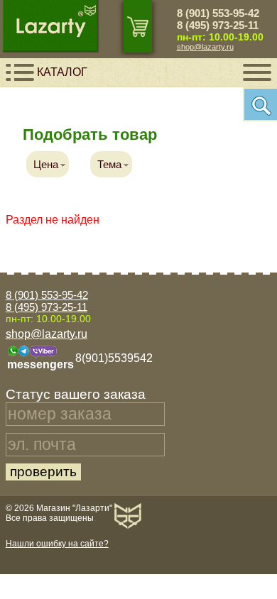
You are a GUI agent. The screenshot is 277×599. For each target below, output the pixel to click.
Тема (109, 164)
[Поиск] (260, 104)
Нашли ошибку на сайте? (57, 544)
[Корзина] (138, 26)
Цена (45, 164)
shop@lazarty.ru (205, 47)
